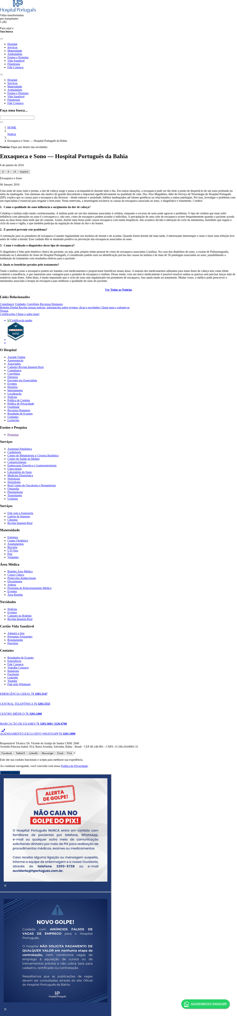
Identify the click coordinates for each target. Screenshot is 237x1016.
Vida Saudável (15, 60)
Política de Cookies (18, 400)
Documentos (14, 581)
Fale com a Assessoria (20, 513)
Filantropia (13, 64)
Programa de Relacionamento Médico (29, 588)
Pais (9, 553)
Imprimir (24, 171)
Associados (14, 363)
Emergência (14, 661)
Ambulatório (14, 54)
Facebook (13, 674)
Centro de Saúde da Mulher (23, 458)
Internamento (15, 390)
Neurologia (14, 482)
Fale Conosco (15, 67)
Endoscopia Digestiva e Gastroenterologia (31, 465)
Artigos (11, 584)
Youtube (12, 680)
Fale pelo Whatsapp (19, 684)
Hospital (12, 44)
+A (14, 171)
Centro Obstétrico (17, 540)
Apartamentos (15, 543)
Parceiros (12, 643)
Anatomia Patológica (19, 448)
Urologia (12, 498)
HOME (11, 127)
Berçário (12, 547)
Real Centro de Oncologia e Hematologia (31, 485)
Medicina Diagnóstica (20, 475)
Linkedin (12, 677)
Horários (12, 387)
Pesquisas (13, 434)
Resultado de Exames (20, 413)
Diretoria (12, 377)
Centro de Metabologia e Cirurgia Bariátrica (33, 455)
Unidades (20, 304)
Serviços (12, 47)
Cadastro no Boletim (19, 615)
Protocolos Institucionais (21, 578)
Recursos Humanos (51, 304)
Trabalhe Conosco (18, 667)
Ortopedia (13, 488)
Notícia (11, 134)
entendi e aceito (10, 772)
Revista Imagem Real (19, 523)
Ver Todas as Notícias (118, 289)
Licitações (13, 420)
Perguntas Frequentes (19, 636)
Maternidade (14, 50)
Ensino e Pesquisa (18, 57)
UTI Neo (12, 550)
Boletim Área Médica (20, 571)
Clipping (12, 519)
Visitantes (13, 557)
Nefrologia (13, 478)
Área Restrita (15, 594)
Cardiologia (14, 452)
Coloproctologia (16, 462)
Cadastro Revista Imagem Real (25, 367)
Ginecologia (14, 468)
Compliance (7, 304)
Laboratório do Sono (19, 472)
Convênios (33, 304)
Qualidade (13, 407)
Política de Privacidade (20, 403)
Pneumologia (15, 492)
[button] (75, 753)
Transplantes (14, 495)
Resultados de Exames (20, 657)
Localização (14, 393)
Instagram (13, 670)
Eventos (12, 383)
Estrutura (12, 537)
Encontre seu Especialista (22, 380)
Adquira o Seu (15, 633)
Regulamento (15, 639)
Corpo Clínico (15, 574)
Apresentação (15, 360)
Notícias (12, 397)
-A (2, 171)
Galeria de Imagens (18, 516)
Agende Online (16, 357)
